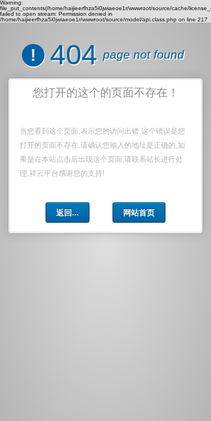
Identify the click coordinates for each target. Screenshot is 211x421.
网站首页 (139, 212)
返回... (67, 212)
